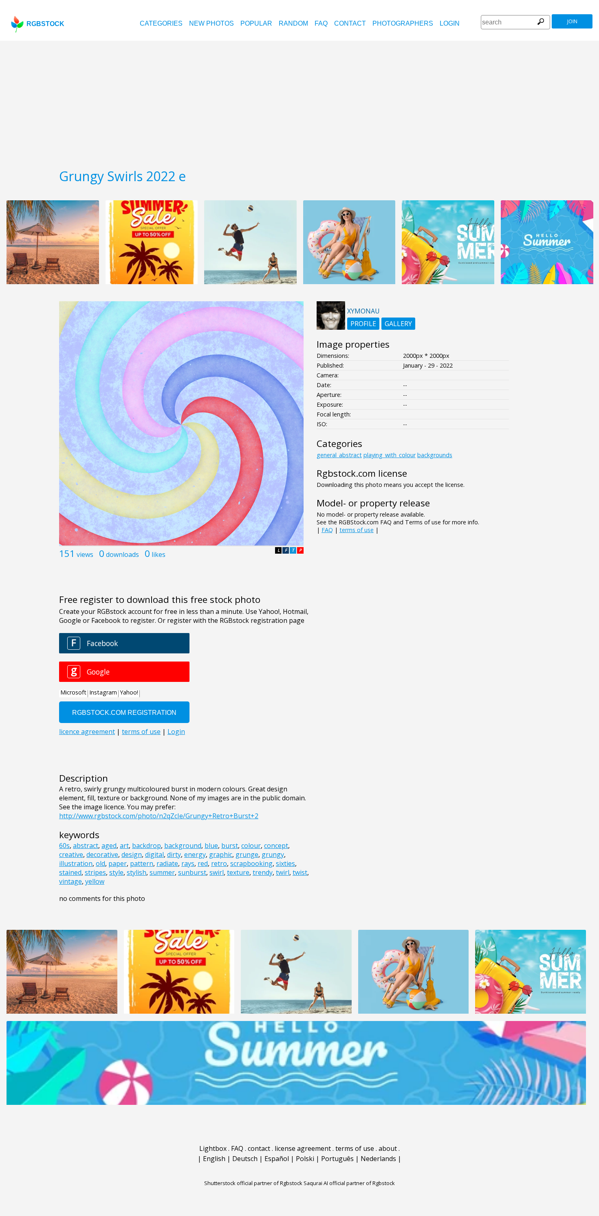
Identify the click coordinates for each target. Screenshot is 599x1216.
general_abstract (339, 455)
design (131, 854)
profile (363, 323)
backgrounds (434, 455)
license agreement (303, 1148)
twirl (282, 872)
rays (187, 863)
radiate (167, 863)
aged (109, 845)
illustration (75, 863)
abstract (85, 845)
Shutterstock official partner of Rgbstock (253, 1183)
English (214, 1158)
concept (276, 845)
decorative (102, 854)
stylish (136, 872)
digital (154, 854)
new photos (211, 23)
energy (195, 854)
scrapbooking (251, 863)
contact (350, 23)
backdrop (146, 845)
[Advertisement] (299, 102)
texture (238, 872)
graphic (220, 854)
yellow (94, 881)
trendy (263, 872)
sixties (285, 863)
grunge (247, 854)
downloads (122, 554)
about (388, 1148)
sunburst (192, 872)
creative (71, 854)
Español (276, 1158)
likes (158, 554)
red (203, 863)
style (116, 872)
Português (337, 1158)
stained (70, 872)
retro (219, 863)
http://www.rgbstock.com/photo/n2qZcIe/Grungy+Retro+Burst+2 (158, 815)
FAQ (321, 23)
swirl (216, 872)
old (100, 863)
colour (251, 845)
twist (300, 872)
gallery (398, 323)
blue (211, 845)
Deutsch (245, 1158)
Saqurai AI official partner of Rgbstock (349, 1183)
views (85, 554)
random (293, 23)
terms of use (356, 530)
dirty (174, 854)
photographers (402, 23)
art (124, 845)
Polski (305, 1158)
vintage (70, 881)
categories (161, 23)
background (182, 845)
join (572, 21)
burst (229, 845)
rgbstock (45, 23)
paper (117, 863)
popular (256, 23)
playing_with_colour (389, 455)
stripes (95, 872)
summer (162, 872)
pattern (141, 863)
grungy (273, 854)
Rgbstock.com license (362, 473)
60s (64, 845)
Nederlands (378, 1158)
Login (450, 23)
